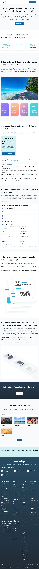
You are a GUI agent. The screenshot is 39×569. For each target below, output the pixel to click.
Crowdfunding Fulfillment (5, 529)
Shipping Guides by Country (25, 536)
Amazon (14, 530)
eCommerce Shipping (15, 484)
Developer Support (33, 522)
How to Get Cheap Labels (25, 517)
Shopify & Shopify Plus (16, 524)
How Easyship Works (4, 483)
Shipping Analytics (4, 513)
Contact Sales (33, 510)
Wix (13, 536)
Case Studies (32, 485)
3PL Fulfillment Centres (5, 527)
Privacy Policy (25, 567)
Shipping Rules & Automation (4, 490)
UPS (14, 503)
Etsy (14, 534)
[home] (4, 2)
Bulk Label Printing (4, 498)
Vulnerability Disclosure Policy (33, 567)
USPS (14, 501)
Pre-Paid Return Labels (5, 511)
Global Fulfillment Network (6, 523)
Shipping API (3, 515)
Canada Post (15, 508)
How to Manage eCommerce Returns (25, 551)
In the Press (32, 488)
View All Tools (24, 498)
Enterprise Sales (33, 512)
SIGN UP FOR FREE (19, 23)
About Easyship (33, 483)
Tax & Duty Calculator (24, 487)
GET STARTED (19, 393)
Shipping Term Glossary (24, 496)
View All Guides (24, 559)
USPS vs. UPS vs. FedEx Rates (25, 519)
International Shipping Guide (25, 539)
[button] (37, 2)
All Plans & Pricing (33, 502)
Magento (9, 164)
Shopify (4, 164)
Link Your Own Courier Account (4, 506)
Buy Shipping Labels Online (6, 496)
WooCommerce (16, 526)
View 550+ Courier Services (16, 515)
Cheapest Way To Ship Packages (25, 507)
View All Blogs (24, 527)
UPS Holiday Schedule (24, 522)
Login (27, 2)
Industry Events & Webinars (25, 557)
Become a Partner (33, 504)
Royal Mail (15, 512)
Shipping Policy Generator (25, 493)
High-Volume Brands (17, 486)
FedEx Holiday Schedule (24, 525)
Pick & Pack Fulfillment (5, 525)
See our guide (15, 160)
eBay (36, 162)
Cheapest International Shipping (24, 510)
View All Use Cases (16, 494)
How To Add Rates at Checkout (25, 548)
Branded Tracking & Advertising (4, 509)
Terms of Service (19, 567)
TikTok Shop (15, 538)
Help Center (32, 521)
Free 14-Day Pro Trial (34, 500)
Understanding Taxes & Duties (24, 542)
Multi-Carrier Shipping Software (5, 486)
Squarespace (15, 528)
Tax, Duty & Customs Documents (5, 503)
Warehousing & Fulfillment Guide (25, 554)
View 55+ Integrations (15, 540)
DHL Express (15, 507)
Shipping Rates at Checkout (6, 492)
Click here (18, 198)
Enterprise (23, 2)
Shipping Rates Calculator (24, 484)
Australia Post (15, 510)
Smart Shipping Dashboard (6, 488)
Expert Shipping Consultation (6, 531)
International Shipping (5, 500)
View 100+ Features (4, 516)
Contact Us (32, 493)
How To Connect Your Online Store (25, 545)
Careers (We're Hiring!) (33, 491)
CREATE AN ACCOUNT (8, 153)
